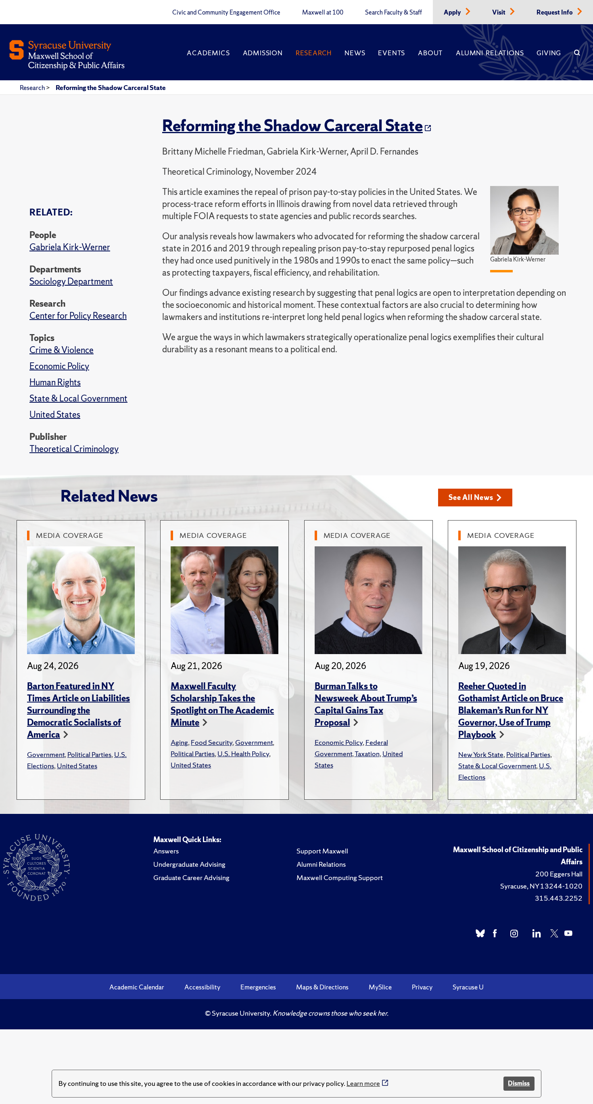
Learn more (363, 1083)
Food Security (211, 742)
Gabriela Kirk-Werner (69, 247)
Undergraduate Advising (189, 864)
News (355, 52)
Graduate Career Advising (191, 877)
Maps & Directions (322, 987)
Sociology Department (71, 281)
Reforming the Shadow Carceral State (111, 87)
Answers (166, 850)
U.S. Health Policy (243, 753)
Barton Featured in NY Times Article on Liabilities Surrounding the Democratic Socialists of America (78, 710)
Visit (499, 12)
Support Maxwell (322, 850)
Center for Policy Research (78, 316)
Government (46, 754)
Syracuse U (468, 987)
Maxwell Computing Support (339, 877)
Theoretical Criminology (74, 449)
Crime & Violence (61, 350)
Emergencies (258, 987)
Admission (263, 52)
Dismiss (519, 1083)
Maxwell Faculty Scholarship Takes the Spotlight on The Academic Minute (222, 704)
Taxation (367, 753)
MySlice (380, 987)
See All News (471, 497)
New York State (480, 754)
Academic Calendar (136, 987)
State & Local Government (78, 398)
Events (391, 52)
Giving (549, 52)
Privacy (422, 987)
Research (314, 52)
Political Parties (89, 754)
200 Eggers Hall (559, 873)
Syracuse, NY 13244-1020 (541, 886)
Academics (208, 52)
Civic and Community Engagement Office (226, 12)
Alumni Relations (490, 52)
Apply (453, 12)
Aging (179, 742)
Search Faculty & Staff (393, 12)
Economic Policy (59, 366)
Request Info (555, 12)
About (430, 52)
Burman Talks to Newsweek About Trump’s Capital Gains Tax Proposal (366, 704)
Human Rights (55, 382)
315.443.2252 (559, 898)
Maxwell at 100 (322, 12)
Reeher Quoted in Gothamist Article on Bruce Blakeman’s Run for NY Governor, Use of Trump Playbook (510, 710)
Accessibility (202, 987)
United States (54, 414)
